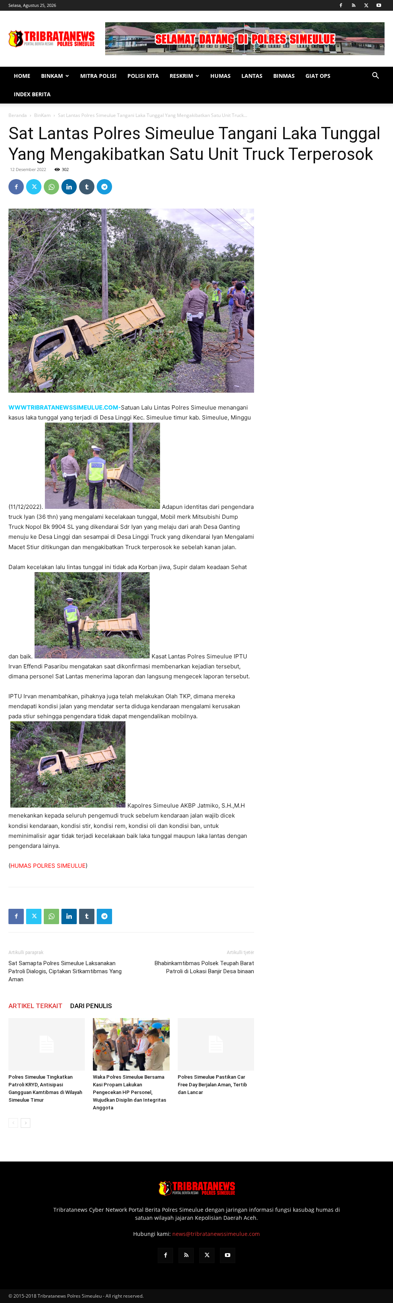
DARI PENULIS (91, 1006)
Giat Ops (317, 75)
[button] (375, 76)
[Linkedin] (69, 186)
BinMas (284, 75)
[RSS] (353, 5)
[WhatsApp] (51, 186)
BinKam (52, 75)
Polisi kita (143, 75)
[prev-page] (13, 1123)
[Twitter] (366, 5)
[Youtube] (379, 5)
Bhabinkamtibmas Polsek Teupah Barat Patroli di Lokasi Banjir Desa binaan (204, 967)
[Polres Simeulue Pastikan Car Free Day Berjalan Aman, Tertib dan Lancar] (216, 1044)
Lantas (252, 75)
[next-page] (25, 1123)
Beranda (17, 115)
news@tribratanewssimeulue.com (216, 1233)
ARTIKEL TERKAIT (35, 1006)
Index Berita (32, 94)
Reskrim (181, 75)
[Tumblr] (86, 186)
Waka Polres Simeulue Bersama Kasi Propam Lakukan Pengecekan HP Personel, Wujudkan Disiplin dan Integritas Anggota (129, 1092)
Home (22, 75)
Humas (220, 75)
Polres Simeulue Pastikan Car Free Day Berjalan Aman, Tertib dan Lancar (212, 1084)
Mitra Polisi (98, 75)
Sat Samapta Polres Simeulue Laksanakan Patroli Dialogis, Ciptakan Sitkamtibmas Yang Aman (65, 971)
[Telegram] (104, 186)
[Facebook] (341, 5)
